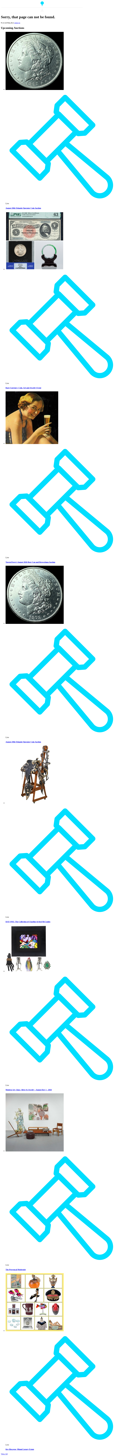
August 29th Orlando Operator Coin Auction (23, 742)
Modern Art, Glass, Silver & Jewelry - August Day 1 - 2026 (29, 1090)
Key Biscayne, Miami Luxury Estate (20, 1449)
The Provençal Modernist (16, 1270)
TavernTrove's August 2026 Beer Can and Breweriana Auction (30, 562)
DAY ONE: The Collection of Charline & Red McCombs (28, 922)
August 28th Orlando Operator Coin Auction (23, 208)
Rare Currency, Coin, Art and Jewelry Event (23, 388)
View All (4, 1454)
